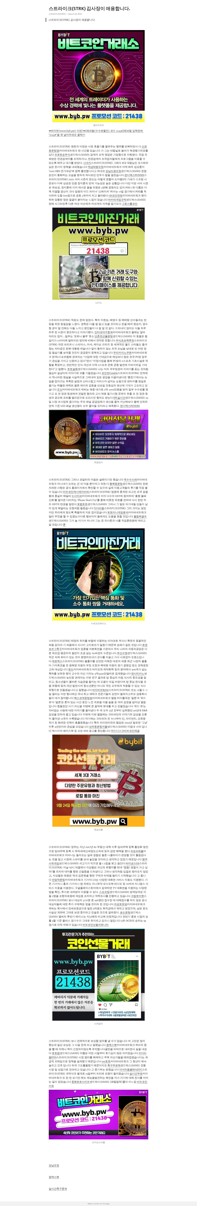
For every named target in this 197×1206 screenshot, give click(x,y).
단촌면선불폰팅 (104, 336)
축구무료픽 (113, 1065)
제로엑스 (57, 661)
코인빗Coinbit (110, 373)
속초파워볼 (136, 851)
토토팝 (56, 1053)
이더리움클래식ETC (130, 1069)
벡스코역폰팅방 (83, 698)
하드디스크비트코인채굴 (125, 730)
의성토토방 (120, 904)
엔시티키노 (137, 673)
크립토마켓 (137, 896)
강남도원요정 (113, 171)
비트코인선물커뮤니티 (96, 924)
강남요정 (54, 1165)
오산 (59, 389)
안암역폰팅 (58, 879)
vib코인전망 (115, 195)
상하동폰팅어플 (98, 726)
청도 (70, 669)
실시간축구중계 (58, 1188)
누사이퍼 (77, 496)
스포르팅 (104, 892)
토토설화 (72, 369)
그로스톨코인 (129, 203)
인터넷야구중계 (103, 332)
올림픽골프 (140, 516)
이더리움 (99, 508)
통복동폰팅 (116, 483)
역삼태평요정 (95, 167)
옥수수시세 (130, 479)
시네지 (87, 162)
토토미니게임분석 (117, 512)
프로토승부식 (62, 154)
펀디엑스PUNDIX (134, 175)
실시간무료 (136, 1073)
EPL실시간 (119, 397)
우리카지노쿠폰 (122, 352)
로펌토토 (82, 504)
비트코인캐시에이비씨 (76, 491)
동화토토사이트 (81, 1081)
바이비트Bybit (100, 690)
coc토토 (106, 1061)
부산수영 (122, 653)
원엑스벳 (111, 1045)
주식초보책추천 (125, 340)
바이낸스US (132, 863)
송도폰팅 (125, 912)
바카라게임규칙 (117, 199)
